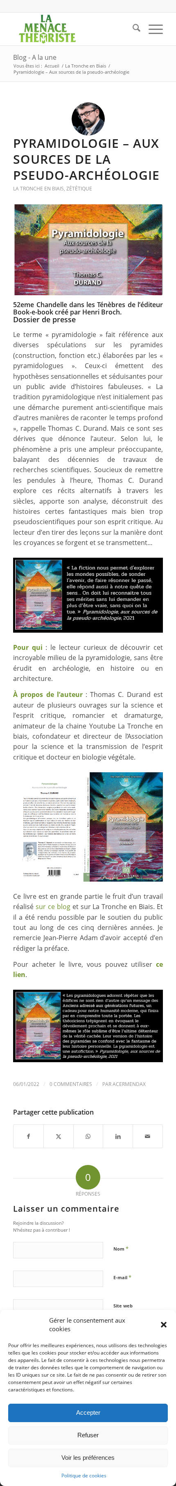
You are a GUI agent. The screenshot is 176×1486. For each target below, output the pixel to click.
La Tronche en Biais (38, 188)
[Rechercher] (132, 29)
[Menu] (151, 29)
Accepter (88, 1412)
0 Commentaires (71, 1084)
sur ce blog (53, 906)
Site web (123, 1306)
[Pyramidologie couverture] (88, 249)
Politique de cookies (83, 1475)
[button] (164, 1325)
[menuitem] (132, 29)
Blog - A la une (34, 57)
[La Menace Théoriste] (73, 29)
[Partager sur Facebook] (28, 1136)
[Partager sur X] (58, 1136)
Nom (121, 1248)
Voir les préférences (88, 1457)
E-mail (122, 1277)
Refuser (88, 1435)
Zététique (79, 188)
